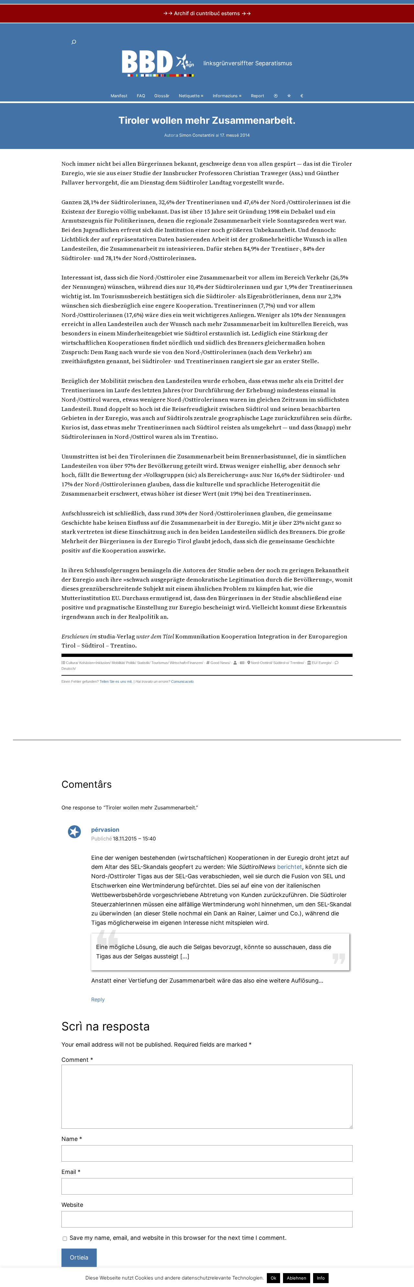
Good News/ (220, 663)
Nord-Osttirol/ (261, 663)
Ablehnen (296, 1278)
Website (72, 1204)
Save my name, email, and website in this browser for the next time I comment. (178, 1237)
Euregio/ (325, 663)
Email (71, 1171)
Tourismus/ (160, 663)
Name (71, 1138)
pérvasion (105, 829)
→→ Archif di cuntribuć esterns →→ (207, 13)
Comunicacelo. (182, 681)
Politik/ (131, 663)
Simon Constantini (196, 135)
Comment (77, 1059)
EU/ (315, 663)
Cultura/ (72, 663)
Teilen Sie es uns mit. (116, 681)
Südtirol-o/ (281, 663)
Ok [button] (273, 1278)
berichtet (289, 866)
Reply (98, 999)
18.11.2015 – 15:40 (134, 838)
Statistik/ (143, 663)
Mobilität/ (118, 663)
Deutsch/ (68, 668)
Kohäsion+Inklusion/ (95, 663)
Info (321, 1278)
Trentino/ (297, 663)
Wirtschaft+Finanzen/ (186, 663)
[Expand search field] (73, 42)
